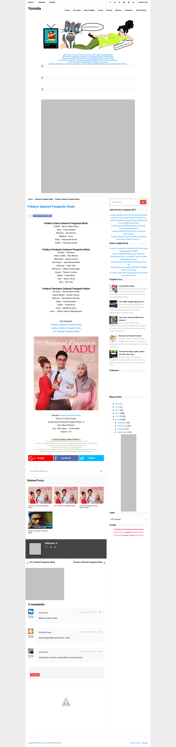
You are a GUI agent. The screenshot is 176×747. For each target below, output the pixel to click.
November (122, 426)
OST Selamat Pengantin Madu (66, 331)
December (122, 423)
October (121, 429)
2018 (117, 407)
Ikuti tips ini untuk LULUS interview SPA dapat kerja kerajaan (88, 55)
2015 (117, 416)
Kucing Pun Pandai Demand (130, 336)
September (122, 432)
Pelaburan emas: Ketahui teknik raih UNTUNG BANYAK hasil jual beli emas (67, 449)
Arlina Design (135, 743)
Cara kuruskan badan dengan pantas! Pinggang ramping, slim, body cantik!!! (66, 443)
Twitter (91, 458)
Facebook (66, 458)
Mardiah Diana (45, 632)
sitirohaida (43, 652)
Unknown (50, 543)
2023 (117, 404)
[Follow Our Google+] (119, 2)
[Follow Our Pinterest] (133, 2)
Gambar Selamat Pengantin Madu (38, 532)
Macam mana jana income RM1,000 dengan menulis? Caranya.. (67, 451)
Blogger (145, 743)
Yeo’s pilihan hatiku (126, 286)
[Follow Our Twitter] (114, 2)
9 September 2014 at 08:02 (89, 632)
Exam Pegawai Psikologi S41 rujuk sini (129, 254)
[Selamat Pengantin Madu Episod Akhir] (91, 495)
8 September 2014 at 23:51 (89, 612)
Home (30, 199)
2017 (117, 410)
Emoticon (34, 675)
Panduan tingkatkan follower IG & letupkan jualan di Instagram (88, 57)
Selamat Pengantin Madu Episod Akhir (88, 507)
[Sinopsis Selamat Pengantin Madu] (40, 495)
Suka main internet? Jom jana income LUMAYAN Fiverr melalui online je (88, 60)
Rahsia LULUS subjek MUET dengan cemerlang (88, 62)
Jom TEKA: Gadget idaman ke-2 (131, 302)
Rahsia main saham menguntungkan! (67, 447)
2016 (117, 413)
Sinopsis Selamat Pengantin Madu (38, 507)
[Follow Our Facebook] (110, 2)
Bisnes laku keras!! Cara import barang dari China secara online (88, 58)
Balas (31, 617)
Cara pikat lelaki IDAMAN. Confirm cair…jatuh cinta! (67, 441)
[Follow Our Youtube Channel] (124, 2)
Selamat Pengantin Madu (44, 199)
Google (40, 458)
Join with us (143, 2)
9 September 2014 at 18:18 (89, 651)
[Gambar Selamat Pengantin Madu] (40, 520)
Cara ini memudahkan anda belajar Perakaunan (67, 445)
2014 (117, 420)
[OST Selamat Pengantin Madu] (66, 495)
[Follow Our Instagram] (128, 2)
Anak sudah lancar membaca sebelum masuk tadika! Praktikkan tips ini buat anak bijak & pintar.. (88, 64)
